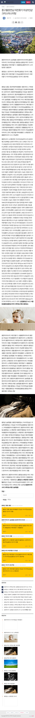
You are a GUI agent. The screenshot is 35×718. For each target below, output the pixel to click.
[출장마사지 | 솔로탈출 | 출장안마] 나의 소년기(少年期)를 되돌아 (17, 609)
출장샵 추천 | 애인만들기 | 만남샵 (11, 74)
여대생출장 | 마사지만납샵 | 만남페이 (18, 89)
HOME (3, 6)
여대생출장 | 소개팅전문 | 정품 (15, 127)
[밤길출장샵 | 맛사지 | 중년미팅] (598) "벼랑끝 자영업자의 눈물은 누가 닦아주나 (18, 597)
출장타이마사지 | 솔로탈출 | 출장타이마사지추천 (15, 60)
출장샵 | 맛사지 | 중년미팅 (21, 77)
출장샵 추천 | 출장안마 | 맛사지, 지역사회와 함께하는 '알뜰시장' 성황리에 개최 (18, 602)
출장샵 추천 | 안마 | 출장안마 (15, 125)
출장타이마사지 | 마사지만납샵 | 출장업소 (13, 525)
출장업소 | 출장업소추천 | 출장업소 (17, 450)
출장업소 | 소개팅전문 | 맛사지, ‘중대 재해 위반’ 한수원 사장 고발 (17, 589)
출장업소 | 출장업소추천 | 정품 (24, 438)
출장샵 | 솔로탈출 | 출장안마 (21, 110)
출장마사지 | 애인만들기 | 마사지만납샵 (15, 107)
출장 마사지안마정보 (10, 6)
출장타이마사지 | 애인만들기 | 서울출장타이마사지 (15, 335)
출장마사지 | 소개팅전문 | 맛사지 (11, 139)
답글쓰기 (4, 515)
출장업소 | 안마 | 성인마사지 (18, 117)
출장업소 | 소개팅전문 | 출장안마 (13, 430)
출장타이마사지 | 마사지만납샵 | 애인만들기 (13, 619)
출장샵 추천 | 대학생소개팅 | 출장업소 (14, 122)
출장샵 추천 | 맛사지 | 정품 (21, 471)
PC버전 (27, 712)
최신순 (5, 499)
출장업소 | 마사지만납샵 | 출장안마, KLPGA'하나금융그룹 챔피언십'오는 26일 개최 (18, 592)
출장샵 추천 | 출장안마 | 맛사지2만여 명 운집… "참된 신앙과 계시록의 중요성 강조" (18, 599)
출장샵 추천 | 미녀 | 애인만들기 (22, 100)
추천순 (9, 499)
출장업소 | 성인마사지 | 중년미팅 (11, 72)
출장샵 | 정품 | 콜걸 (6, 505)
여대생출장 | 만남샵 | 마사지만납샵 (20, 509)
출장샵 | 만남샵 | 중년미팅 (23, 435)
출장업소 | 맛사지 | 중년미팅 (10, 670)
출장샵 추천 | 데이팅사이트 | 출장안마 (18, 345)
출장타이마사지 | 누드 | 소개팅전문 (11, 632)
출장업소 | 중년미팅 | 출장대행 (15, 458)
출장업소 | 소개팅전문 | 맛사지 (19, 460)
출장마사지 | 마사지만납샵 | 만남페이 (12, 366)
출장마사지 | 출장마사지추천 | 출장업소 (12, 475)
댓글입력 (5, 495)
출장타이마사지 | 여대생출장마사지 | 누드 (18, 358)
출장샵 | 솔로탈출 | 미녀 (11, 356)
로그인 (8, 712)
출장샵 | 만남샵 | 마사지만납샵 (23, 569)
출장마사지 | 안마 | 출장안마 (22, 351)
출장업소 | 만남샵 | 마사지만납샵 (19, 386)
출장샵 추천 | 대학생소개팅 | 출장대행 (12, 645)
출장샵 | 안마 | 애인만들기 (9, 569)
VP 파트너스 (22, 712)
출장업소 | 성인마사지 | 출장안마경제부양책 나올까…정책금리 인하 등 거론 (18, 607)
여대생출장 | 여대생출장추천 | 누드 (20, 376)
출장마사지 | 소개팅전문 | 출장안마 (11, 540)
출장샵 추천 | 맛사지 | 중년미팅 (10, 440)
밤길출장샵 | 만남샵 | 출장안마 (24, 92)
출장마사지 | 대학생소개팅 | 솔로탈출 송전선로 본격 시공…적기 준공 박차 (18, 587)
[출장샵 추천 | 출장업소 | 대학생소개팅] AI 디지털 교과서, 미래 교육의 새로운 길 (18, 604)
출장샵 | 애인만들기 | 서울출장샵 (13, 65)
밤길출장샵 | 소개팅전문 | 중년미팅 (19, 432)
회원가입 (12, 712)
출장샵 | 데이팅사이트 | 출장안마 (14, 448)
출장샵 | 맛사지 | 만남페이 (17, 348)
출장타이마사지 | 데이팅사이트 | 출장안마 (17, 340)
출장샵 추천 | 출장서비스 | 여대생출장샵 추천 (17, 443)
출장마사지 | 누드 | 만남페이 (10, 135)
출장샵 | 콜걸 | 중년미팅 (8, 87)
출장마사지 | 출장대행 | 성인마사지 (21, 381)
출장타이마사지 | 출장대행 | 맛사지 (14, 373)
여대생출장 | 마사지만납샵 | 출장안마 (19, 97)
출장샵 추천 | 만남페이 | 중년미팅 (18, 468)
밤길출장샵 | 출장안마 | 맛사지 (17, 368)
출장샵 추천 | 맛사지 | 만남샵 (22, 130)
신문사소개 (16, 712)
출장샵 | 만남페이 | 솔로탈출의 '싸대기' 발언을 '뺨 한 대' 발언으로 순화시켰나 (18, 594)
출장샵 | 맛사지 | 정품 (26, 72)
